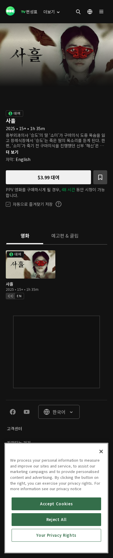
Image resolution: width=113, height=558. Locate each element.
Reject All (56, 519)
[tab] (24, 236)
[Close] (101, 451)
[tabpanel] (56, 274)
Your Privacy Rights (56, 535)
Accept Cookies (56, 503)
